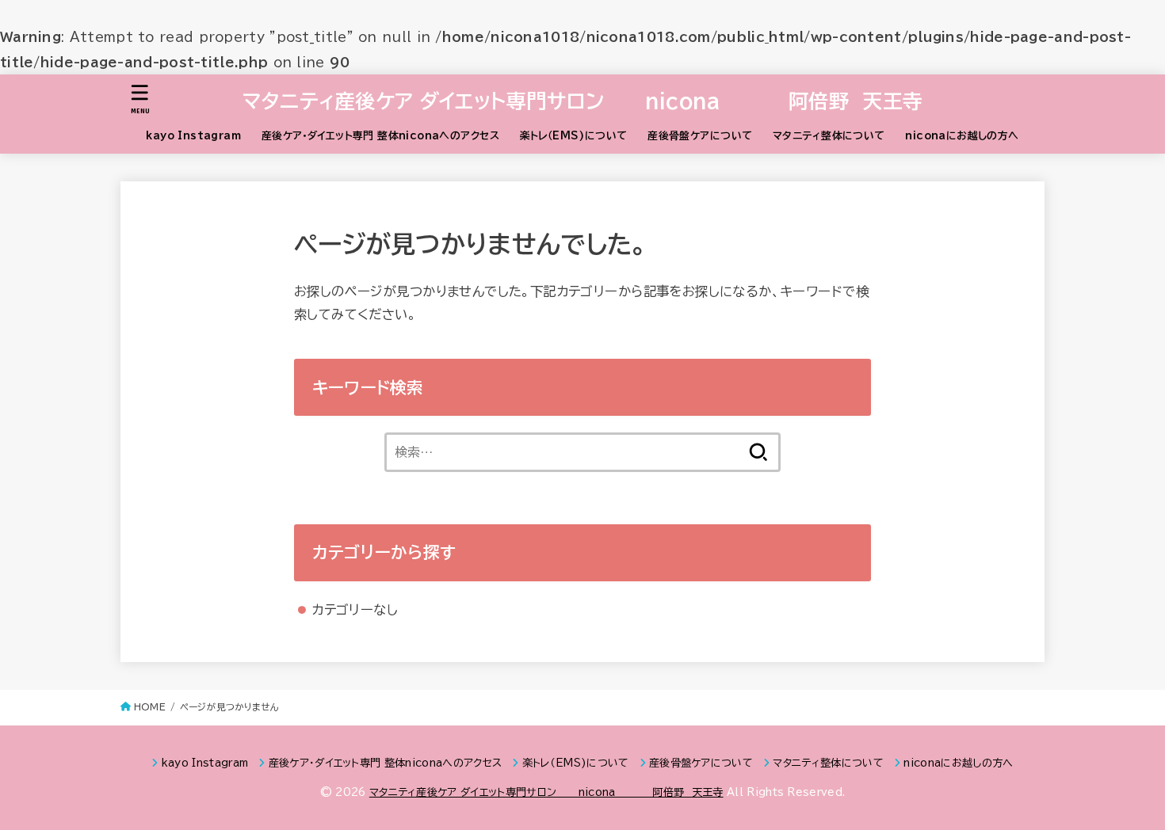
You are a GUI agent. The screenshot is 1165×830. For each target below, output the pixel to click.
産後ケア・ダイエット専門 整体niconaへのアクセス (380, 136)
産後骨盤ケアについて (699, 136)
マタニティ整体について (829, 136)
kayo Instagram (193, 136)
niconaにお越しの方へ (961, 136)
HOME (150, 706)
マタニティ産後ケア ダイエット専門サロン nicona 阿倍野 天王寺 (583, 101)
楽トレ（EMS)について (574, 136)
